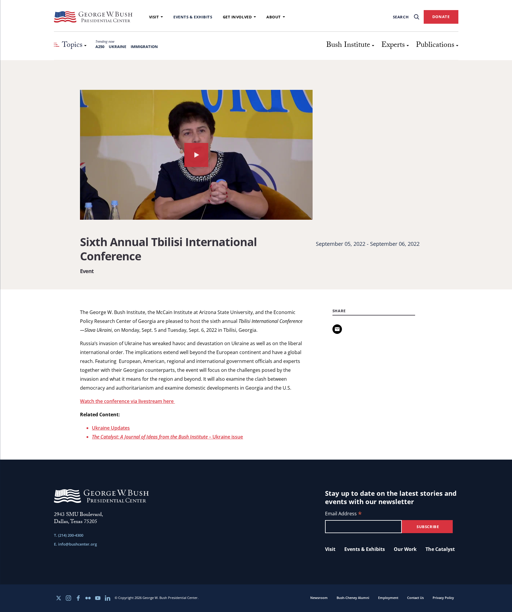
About (273, 17)
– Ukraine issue (167, 437)
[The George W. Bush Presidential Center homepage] (93, 17)
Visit (154, 17)
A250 (99, 46)
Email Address (343, 514)
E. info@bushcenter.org (75, 544)
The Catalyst (440, 549)
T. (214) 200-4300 (68, 535)
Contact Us (415, 597)
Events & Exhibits (192, 17)
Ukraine (117, 46)
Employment (388, 597)
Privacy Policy (443, 597)
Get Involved (237, 17)
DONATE (441, 16)
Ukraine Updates (111, 428)
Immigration (144, 46)
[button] (196, 155)
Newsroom (319, 597)
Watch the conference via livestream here (127, 401)
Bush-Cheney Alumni (353, 597)
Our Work (405, 549)
